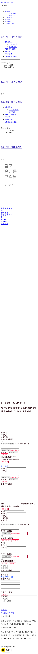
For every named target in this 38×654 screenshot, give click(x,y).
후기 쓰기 (5, 462)
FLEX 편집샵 (9, 17)
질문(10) (4, 221)
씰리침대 (8, 11)
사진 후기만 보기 (9, 457)
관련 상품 (4, 224)
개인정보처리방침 (7, 613)
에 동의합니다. (15, 443)
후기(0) (3, 219)
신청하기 (4, 594)
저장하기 (4, 454)
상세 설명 (4, 213)
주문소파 (8, 21)
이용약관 (4, 610)
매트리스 (12, 15)
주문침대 (8, 19)
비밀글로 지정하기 (8, 538)
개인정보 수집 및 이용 (9, 443)
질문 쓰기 (5, 509)
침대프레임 (12, 13)
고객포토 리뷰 (9, 23)
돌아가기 (4, 563)
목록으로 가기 (6, 540)
